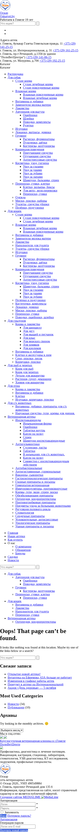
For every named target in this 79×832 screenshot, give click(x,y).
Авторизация (8, 819)
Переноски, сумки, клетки (32, 183)
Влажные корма (25, 91)
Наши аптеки (16, 536)
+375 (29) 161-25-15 (65, 50)
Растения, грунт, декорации (33, 379)
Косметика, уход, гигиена (32, 163)
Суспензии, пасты (35, 447)
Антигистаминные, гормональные (38, 471)
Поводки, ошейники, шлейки (34, 317)
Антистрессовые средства (40, 159)
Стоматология (24, 512)
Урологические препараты (32, 523)
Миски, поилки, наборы (31, 200)
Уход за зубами (32, 173)
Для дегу (29, 331)
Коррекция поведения (29, 149)
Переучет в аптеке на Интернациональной (35, 684)
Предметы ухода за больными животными (43, 505)
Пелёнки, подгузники (29, 207)
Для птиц (14, 385)
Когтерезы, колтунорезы (39, 146)
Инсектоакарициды (28, 420)
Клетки (20, 396)
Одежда (20, 197)
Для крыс (29, 337)
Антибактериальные (28, 468)
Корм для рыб (24, 368)
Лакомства (22, 108)
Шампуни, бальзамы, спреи (41, 180)
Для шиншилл (32, 327)
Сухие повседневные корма (41, 87)
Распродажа (15, 74)
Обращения (22, 550)
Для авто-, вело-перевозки (40, 190)
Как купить (15, 539)
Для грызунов (17, 320)
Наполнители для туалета (32, 245)
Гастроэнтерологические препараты (39, 478)
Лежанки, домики (27, 307)
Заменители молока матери (33, 104)
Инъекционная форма (37, 423)
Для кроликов (32, 348)
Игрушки (21, 128)
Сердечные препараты (30, 516)
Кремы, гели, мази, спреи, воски (36, 492)
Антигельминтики (27, 444)
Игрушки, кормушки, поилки (34, 399)
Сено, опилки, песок (28, 358)
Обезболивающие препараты (34, 495)
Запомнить (12, 812)
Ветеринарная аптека (21, 416)
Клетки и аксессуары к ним (33, 355)
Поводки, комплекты (37, 122)
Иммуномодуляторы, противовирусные (41, 488)
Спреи (27, 437)
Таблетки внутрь (34, 430)
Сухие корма (23, 80)
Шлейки (28, 118)
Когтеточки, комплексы (30, 303)
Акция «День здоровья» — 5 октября (32, 687)
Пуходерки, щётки (35, 142)
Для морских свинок (36, 341)
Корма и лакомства (27, 324)
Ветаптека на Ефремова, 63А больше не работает (40, 677)
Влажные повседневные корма (43, 94)
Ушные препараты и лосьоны (34, 526)
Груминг (21, 135)
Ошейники (30, 115)
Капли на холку (33, 433)
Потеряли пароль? (19, 815)
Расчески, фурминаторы (39, 139)
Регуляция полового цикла (32, 509)
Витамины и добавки (29, 101)
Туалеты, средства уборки (32, 204)
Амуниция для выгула (29, 111)
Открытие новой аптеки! (24, 674)
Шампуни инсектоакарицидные (44, 440)
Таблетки (29, 451)
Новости (13, 560)
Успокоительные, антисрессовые (36, 519)
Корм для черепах (27, 372)
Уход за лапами (33, 176)
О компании (23, 546)
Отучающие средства (37, 156)
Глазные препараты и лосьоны (35, 481)
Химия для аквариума (29, 382)
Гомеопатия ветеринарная (32, 485)
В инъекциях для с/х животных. (44, 454)
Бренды (20, 553)
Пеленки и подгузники (30, 300)
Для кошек (14, 211)
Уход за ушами (32, 170)
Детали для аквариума (29, 375)
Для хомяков (31, 344)
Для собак (14, 77)
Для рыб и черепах (20, 365)
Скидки (13, 556)
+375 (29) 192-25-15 (52, 60)
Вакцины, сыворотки (29, 475)
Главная (13, 532)
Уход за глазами (33, 166)
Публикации (16, 707)
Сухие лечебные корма (38, 84)
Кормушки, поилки (28, 361)
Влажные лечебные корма (40, 98)
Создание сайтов (20, 797)
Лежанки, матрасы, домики (33, 132)
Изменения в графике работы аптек (31, 681)
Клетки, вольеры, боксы (39, 187)
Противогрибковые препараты (35, 502)
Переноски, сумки (35, 194)
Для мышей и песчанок (38, 334)
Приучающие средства (38, 152)
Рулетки (28, 125)
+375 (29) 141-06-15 (38, 57)
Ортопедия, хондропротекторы (35, 499)
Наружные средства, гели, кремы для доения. (45, 413)
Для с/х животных (19, 403)
